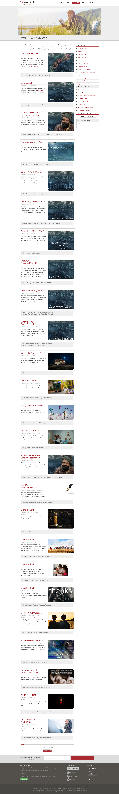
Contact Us (73, 779)
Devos (62, 3)
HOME (91, 3)
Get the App (73, 776)
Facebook (72, 772)
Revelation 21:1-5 (36, 66)
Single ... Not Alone (83, 101)
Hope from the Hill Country (85, 107)
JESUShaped (81, 51)
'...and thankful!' (27, 539)
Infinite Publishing (43, 770)
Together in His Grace (84, 69)
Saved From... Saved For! (31, 171)
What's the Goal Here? (31, 353)
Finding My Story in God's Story (86, 72)
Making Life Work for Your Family (87, 95)
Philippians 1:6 (41, 90)
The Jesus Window (83, 63)
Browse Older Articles (88, 116)
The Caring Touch (83, 66)
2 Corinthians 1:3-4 (38, 618)
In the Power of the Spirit (32, 640)
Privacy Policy (86, 786)
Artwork (84, 3)
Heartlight (32, 45)
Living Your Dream (29, 380)
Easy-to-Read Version (60, 788)
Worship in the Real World (32, 430)
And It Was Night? (29, 694)
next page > (47, 750)
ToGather (80, 60)
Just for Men (81, 92)
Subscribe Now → (82, 758)
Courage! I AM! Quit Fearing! (33, 142)
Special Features (82, 54)
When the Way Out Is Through (27, 323)
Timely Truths (82, 81)
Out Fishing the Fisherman (33, 201)
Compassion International (85, 110)
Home (90, 780)
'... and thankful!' (28, 509)
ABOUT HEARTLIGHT (28, 765)
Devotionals (92, 768)
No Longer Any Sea (29, 53)
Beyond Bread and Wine (84, 84)
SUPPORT (23, 774)
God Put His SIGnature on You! (29, 486)
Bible (68, 3)
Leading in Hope (82, 78)
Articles (76, 3)
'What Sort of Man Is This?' (32, 231)
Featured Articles (82, 48)
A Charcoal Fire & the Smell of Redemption (30, 113)
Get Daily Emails (73, 768)
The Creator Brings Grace (32, 290)
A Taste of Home (82, 98)
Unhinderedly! (27, 82)
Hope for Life (81, 75)
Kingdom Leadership (83, 89)
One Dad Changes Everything (30, 262)
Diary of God (81, 104)
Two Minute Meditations (85, 87)
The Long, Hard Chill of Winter (28, 720)
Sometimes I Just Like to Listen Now (29, 671)
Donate (23, 779)
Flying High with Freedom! (32, 405)
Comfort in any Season (31, 612)
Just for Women (82, 57)
